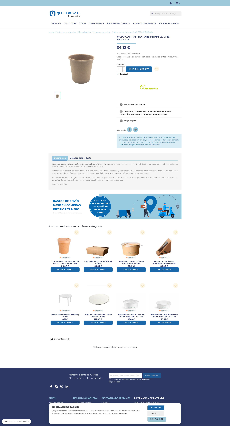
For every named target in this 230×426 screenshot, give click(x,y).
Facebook (51, 386)
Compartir (129, 129)
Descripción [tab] (60, 158)
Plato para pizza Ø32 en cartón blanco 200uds (98, 315)
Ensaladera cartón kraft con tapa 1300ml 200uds (131, 262)
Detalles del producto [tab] (80, 158)
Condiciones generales (82, 402)
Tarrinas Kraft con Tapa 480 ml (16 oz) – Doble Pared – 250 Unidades (65, 263)
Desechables (96, 23)
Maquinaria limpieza (118, 23)
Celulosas (70, 23)
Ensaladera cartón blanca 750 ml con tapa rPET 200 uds (131, 315)
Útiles (82, 23)
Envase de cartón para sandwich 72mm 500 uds (164, 262)
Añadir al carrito (139, 69)
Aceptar (156, 408)
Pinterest (61, 386)
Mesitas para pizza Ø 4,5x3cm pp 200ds (65, 315)
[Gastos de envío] (115, 206)
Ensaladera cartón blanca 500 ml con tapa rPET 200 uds (164, 315)
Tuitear (135, 129)
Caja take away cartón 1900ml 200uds (98, 262)
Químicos (56, 23)
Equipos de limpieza (144, 23)
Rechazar (155, 413)
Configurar (157, 419)
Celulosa (105, 402)
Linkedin (56, 386)
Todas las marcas (169, 23)
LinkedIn (67, 386)
